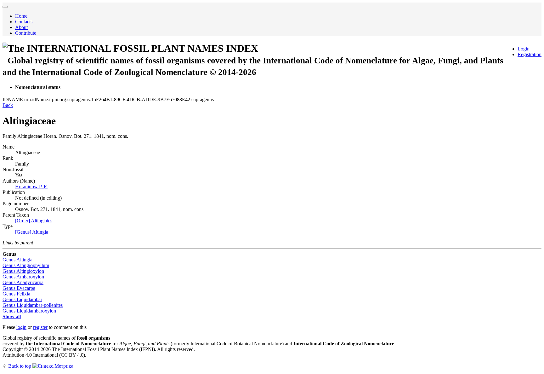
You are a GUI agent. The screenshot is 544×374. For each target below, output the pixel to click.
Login (524, 48)
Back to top (19, 366)
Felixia (16, 293)
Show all (12, 316)
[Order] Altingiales (33, 220)
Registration (529, 54)
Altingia (17, 259)
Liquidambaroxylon (29, 310)
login (21, 327)
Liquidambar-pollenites (33, 305)
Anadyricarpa (23, 282)
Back (8, 105)
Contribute (25, 33)
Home (21, 16)
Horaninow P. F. (31, 186)
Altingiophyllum (26, 265)
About (21, 27)
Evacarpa (19, 288)
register (40, 327)
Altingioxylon (23, 271)
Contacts (23, 21)
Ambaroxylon (23, 276)
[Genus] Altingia (31, 232)
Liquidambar (22, 299)
